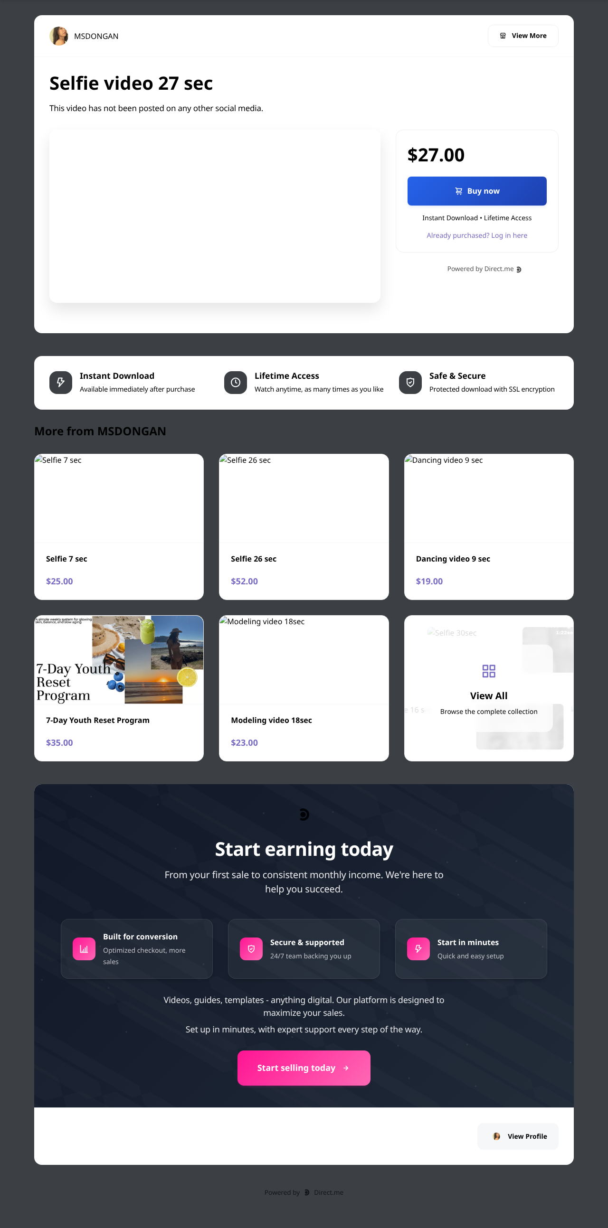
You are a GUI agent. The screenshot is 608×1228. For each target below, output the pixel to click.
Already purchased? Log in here (477, 235)
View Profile (527, 1136)
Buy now (483, 191)
